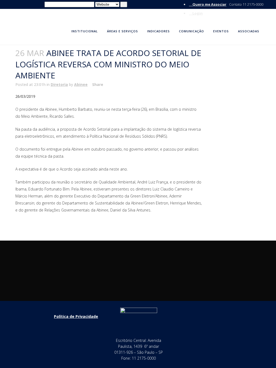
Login (197, 13)
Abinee (81, 84)
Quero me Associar (209, 4)
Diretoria (59, 84)
